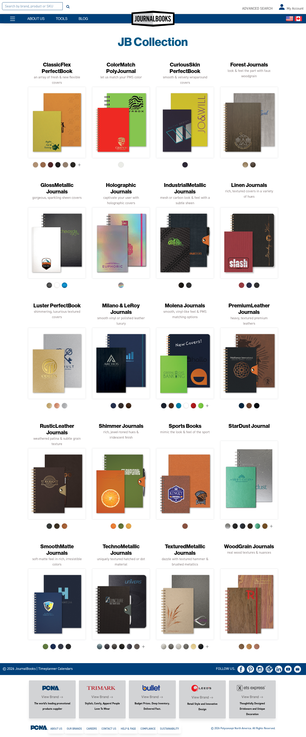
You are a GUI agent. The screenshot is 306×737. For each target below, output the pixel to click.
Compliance (147, 729)
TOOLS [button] (61, 19)
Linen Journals (249, 185)
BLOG (83, 19)
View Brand (50, 696)
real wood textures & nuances (249, 552)
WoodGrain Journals (249, 546)
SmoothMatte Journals (57, 549)
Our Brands (74, 729)
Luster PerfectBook (57, 305)
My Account (295, 8)
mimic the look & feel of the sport (185, 432)
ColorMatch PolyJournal (121, 68)
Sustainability (169, 729)
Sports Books (185, 426)
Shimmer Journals (121, 426)
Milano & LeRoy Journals (121, 308)
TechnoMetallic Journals (121, 549)
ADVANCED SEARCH (257, 8)
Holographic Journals (121, 188)
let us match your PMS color (121, 77)
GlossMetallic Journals (57, 188)
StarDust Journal (249, 426)
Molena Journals (185, 305)
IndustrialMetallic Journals (185, 188)
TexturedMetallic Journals (185, 549)
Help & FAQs (128, 729)
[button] (12, 18)
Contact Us (108, 729)
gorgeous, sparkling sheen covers (57, 197)
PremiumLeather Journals (249, 308)
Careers (91, 729)
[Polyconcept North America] (39, 727)
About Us (56, 729)
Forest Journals (249, 65)
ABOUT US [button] (36, 19)
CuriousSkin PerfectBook (185, 68)
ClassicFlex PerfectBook (57, 68)
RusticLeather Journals (57, 429)
